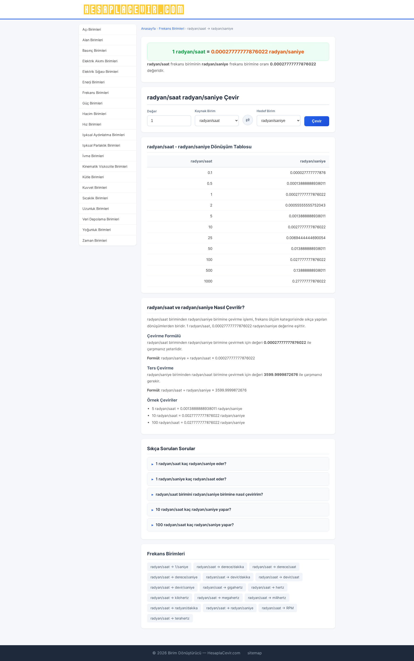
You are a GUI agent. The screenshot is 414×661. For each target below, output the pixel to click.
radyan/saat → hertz (267, 587)
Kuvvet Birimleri (94, 187)
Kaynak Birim (205, 111)
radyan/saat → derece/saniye (173, 577)
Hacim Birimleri (94, 114)
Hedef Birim (266, 111)
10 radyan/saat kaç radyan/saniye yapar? (193, 509)
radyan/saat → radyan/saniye (229, 608)
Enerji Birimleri (93, 82)
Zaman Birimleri (94, 240)
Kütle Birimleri (93, 177)
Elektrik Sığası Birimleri (100, 71)
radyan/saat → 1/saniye (169, 567)
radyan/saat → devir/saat (279, 577)
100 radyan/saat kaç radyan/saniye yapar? (195, 524)
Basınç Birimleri (94, 50)
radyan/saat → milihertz (267, 598)
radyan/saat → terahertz (170, 618)
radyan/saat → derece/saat (274, 567)
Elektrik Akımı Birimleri (99, 61)
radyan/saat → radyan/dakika (174, 608)
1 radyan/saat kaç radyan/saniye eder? (191, 463)
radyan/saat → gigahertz (223, 587)
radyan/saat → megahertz (218, 598)
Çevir (317, 121)
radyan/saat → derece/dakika (220, 567)
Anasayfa (148, 28)
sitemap (254, 652)
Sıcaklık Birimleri (95, 198)
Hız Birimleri (91, 124)
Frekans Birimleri (95, 93)
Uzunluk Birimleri (95, 209)
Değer (152, 111)
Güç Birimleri (92, 103)
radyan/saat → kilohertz (169, 598)
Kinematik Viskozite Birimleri (104, 166)
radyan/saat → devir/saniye (172, 587)
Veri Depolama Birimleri (100, 219)
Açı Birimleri (91, 29)
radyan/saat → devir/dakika (228, 577)
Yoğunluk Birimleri (96, 230)
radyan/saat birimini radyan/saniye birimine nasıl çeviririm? (209, 494)
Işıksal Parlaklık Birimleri (101, 145)
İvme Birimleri (93, 156)
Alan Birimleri (92, 40)
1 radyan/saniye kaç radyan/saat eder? (191, 479)
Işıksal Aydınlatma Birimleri (103, 135)
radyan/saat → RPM (278, 608)
